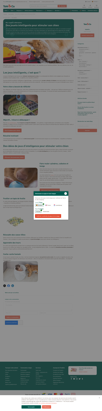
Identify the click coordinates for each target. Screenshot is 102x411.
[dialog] (51, 205)
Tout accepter (31, 407)
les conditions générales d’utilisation (48, 403)
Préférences (46, 407)
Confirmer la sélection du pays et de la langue (48, 216)
